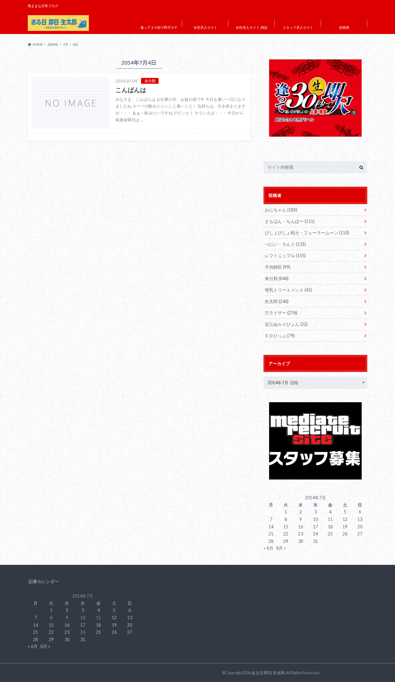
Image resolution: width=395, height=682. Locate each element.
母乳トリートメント (288, 289)
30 (300, 541)
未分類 (277, 278)
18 (330, 526)
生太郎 (277, 301)
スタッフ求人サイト (298, 27)
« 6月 (268, 548)
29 (285, 541)
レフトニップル (285, 255)
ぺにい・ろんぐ (285, 244)
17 (315, 526)
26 (345, 533)
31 (315, 541)
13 (359, 519)
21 (270, 533)
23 (300, 533)
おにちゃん (281, 209)
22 (285, 533)
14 (270, 526)
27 (359, 533)
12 (345, 519)
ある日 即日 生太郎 (268, 672)
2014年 (53, 44)
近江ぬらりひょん (286, 324)
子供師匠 (277, 267)
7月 (65, 44)
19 (345, 526)
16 (300, 526)
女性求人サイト (205, 27)
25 (330, 533)
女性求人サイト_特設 (252, 27)
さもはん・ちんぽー (289, 221)
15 (285, 526)
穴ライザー (281, 312)
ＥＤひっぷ (280, 335)
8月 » (281, 548)
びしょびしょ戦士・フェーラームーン (307, 232)
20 (359, 526)
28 (270, 541)
